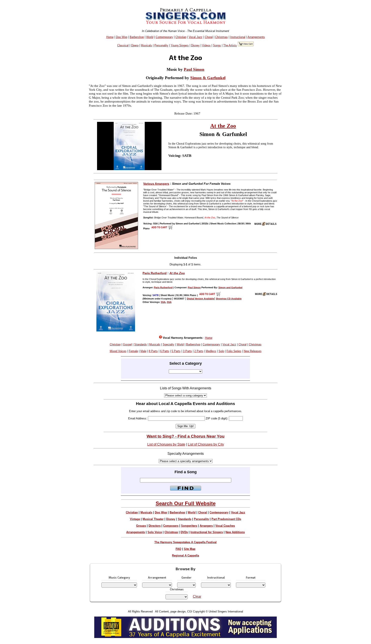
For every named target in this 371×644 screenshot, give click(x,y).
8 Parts (153, 351)
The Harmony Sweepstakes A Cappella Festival (185, 542)
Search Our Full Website (186, 503)
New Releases (253, 351)
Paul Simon (194, 69)
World (149, 37)
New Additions (235, 532)
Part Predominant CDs (226, 519)
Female (133, 351)
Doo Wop (121, 37)
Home (110, 37)
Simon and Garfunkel (230, 287)
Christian (180, 37)
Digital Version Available (200, 298)
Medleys (211, 351)
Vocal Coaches (225, 525)
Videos (206, 45)
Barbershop (137, 37)
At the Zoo (223, 126)
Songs (217, 45)
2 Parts (198, 351)
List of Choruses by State (166, 444)
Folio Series (234, 351)
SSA (163, 302)
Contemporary (164, 37)
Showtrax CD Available (229, 298)
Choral (209, 37)
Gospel (127, 344)
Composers (170, 525)
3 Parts (187, 351)
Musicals (146, 45)
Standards (140, 344)
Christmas (221, 37)
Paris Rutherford (155, 273)
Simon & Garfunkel (207, 78)
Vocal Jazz (195, 37)
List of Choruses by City (206, 444)
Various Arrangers (156, 183)
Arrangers (206, 525)
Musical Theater (153, 519)
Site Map (189, 548)
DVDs (184, 532)
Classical (123, 45)
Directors (155, 525)
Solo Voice (154, 532)
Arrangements (256, 37)
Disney (195, 45)
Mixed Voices (118, 351)
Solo (221, 351)
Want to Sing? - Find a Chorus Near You (186, 436)
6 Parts (164, 351)
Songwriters (189, 525)
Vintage (135, 519)
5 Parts (176, 351)
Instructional (237, 37)
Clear (197, 596)
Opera (134, 45)
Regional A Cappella (185, 555)
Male (143, 351)
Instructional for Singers (206, 532)
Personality (161, 45)
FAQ (178, 548)
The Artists (230, 45)
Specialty (168, 344)
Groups (141, 525)
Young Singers (180, 45)
